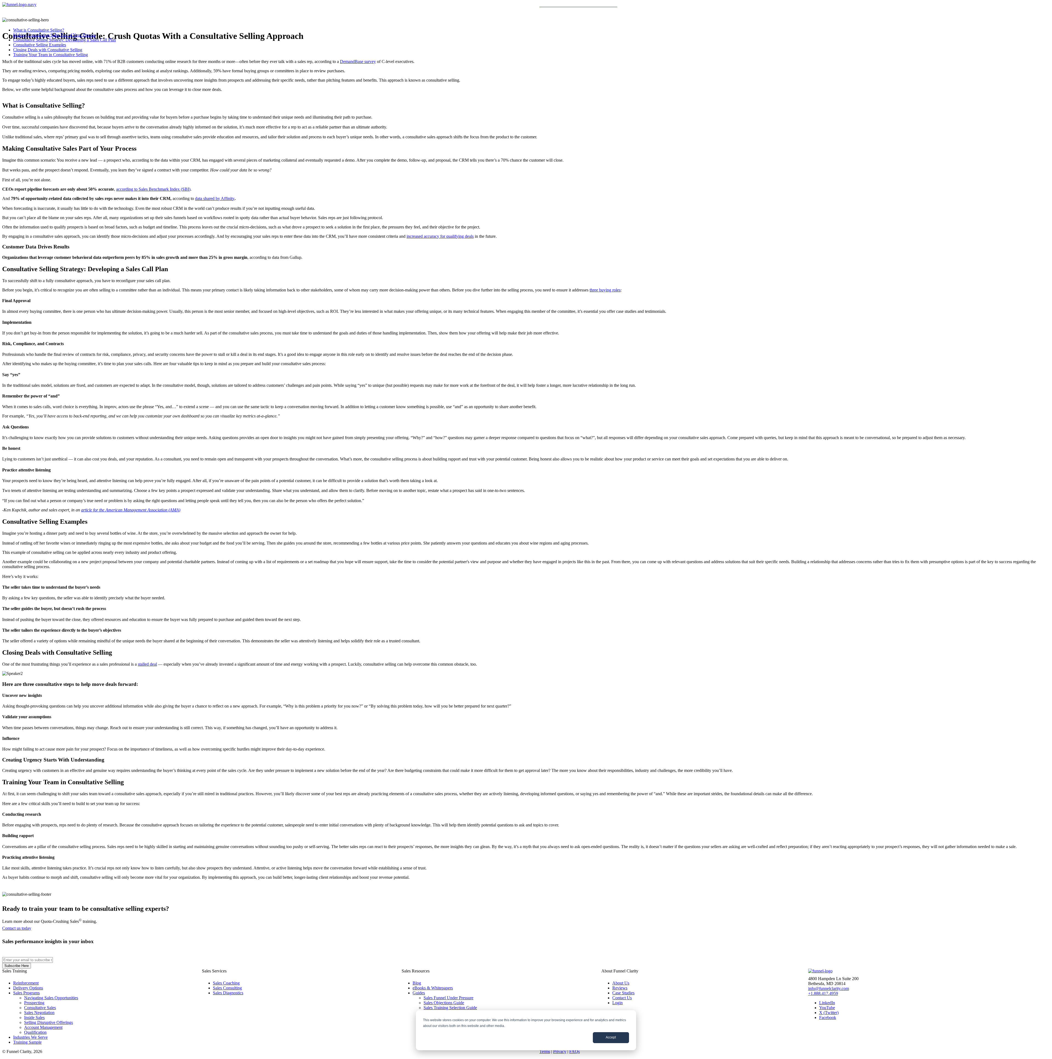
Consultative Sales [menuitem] (40, 1007)
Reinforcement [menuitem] (26, 983)
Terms (544, 1051)
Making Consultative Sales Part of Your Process (54, 35)
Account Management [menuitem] (43, 1027)
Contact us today (16, 928)
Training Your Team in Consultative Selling (50, 54)
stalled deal (147, 664)
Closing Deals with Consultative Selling (47, 49)
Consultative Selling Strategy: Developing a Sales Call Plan (64, 40)
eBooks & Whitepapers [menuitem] (433, 988)
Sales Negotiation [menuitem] (39, 1012)
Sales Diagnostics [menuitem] (228, 993)
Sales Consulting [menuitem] (227, 988)
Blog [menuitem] (417, 983)
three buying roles (605, 290)
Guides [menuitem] (419, 993)
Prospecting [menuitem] (34, 1002)
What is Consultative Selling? (38, 30)
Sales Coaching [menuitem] (226, 983)
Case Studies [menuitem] (623, 993)
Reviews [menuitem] (619, 988)
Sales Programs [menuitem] (26, 993)
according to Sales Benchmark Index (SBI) (153, 189)
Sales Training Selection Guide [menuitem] (450, 1007)
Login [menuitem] (617, 1002)
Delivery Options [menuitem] (28, 988)
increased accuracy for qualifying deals (440, 236)
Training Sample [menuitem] (27, 1042)
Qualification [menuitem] (35, 1032)
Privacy (559, 1051)
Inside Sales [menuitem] (34, 1017)
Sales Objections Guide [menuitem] (444, 1002)
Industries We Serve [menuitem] (30, 1037)
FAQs (574, 1051)
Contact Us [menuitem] (622, 997)
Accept (611, 1037)
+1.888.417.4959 (823, 993)
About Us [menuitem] (620, 983)
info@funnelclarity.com (828, 988)
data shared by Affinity (215, 198)
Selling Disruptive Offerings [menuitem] (48, 1022)
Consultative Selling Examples (39, 44)
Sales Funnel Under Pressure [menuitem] (448, 997)
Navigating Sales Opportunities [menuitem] (51, 997)
